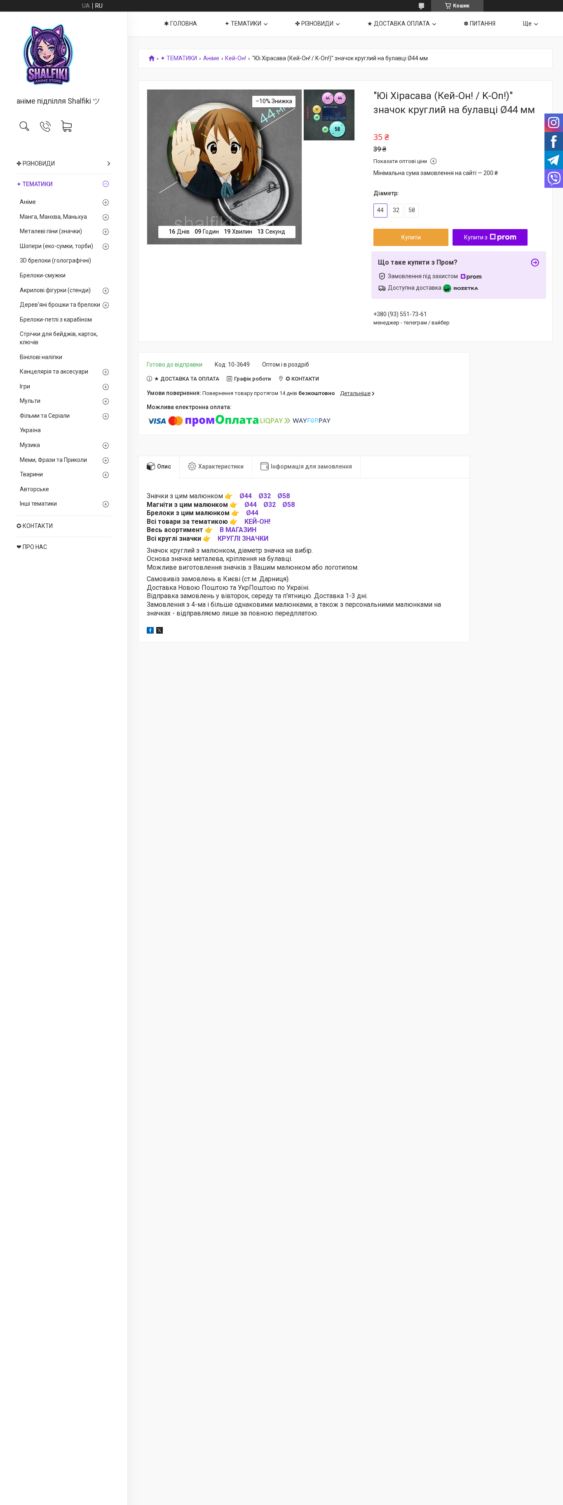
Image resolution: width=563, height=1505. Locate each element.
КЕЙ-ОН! (257, 521)
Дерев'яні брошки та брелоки (60, 304)
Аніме (28, 202)
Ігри (25, 386)
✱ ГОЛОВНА (180, 23)
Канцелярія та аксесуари (54, 371)
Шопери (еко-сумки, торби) (56, 246)
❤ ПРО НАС (31, 547)
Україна (30, 430)
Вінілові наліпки (41, 357)
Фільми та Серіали (45, 415)
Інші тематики (38, 503)
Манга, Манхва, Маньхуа (53, 216)
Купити (411, 237)
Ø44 (245, 496)
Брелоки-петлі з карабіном (56, 319)
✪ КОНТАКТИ (34, 526)
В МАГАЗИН (238, 530)
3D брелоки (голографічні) (55, 260)
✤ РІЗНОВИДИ (35, 163)
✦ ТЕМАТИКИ (34, 184)
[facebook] (150, 631)
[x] (159, 631)
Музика (30, 445)
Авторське (34, 489)
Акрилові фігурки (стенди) (55, 290)
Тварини (31, 474)
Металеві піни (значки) (51, 231)
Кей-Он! (235, 58)
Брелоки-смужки (43, 275)
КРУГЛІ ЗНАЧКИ (243, 538)
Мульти (30, 401)
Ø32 (264, 496)
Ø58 (283, 496)
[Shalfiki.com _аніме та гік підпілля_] (63, 54)
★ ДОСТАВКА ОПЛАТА (398, 23)
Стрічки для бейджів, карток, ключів (59, 338)
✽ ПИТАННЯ (479, 23)
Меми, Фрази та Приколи (53, 460)
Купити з (476, 237)
